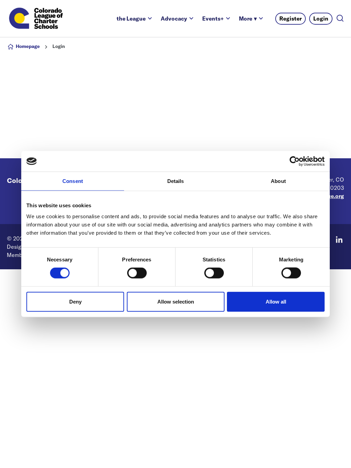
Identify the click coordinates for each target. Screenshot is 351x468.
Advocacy (174, 18)
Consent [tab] (72, 181)
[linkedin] (339, 239)
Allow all (276, 301)
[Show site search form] (340, 19)
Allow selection (175, 301)
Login (320, 18)
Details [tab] (175, 181)
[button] (248, 18)
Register (290, 18)
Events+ (213, 18)
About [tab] (278, 181)
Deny (75, 301)
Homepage (28, 46)
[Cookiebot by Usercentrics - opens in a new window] (295, 161)
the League (131, 18)
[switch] (137, 273)
